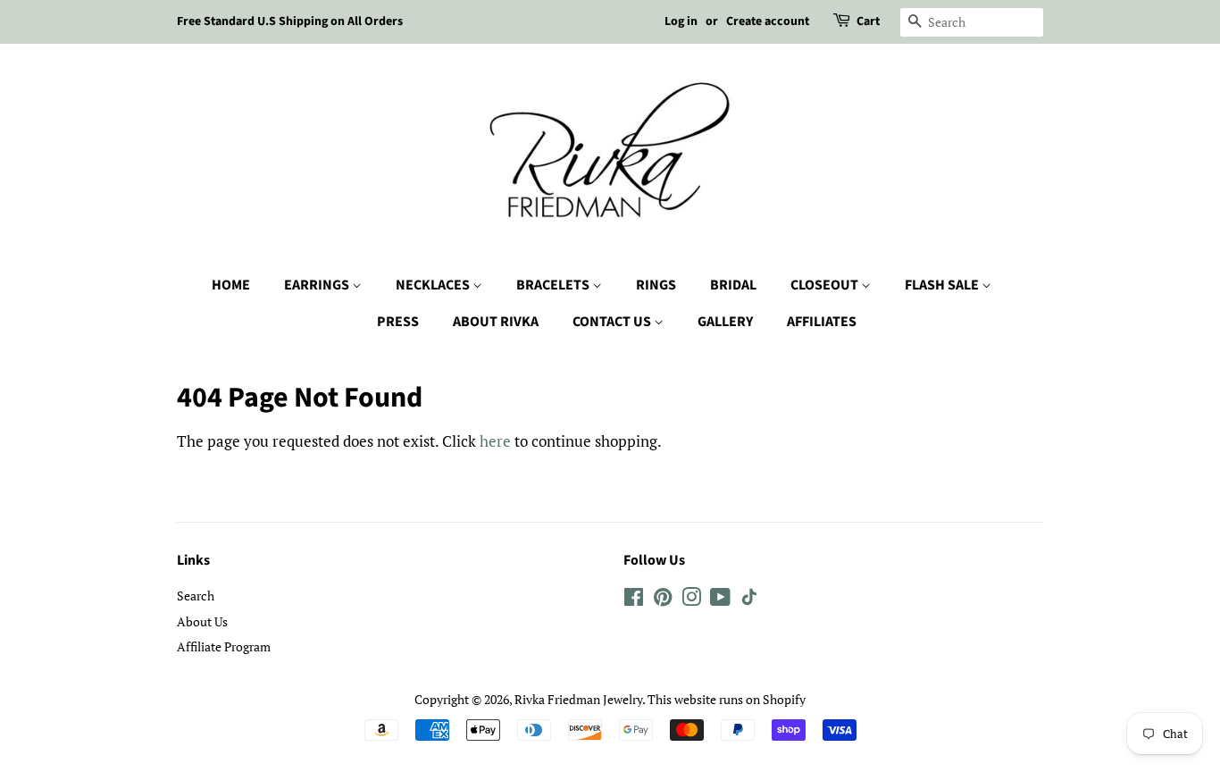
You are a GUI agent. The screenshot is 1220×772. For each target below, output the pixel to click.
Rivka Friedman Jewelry (578, 699)
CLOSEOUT (825, 285)
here (495, 441)
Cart (868, 21)
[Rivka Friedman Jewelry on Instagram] (691, 600)
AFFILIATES (822, 321)
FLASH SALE (943, 285)
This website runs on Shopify (727, 699)
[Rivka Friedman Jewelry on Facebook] (633, 600)
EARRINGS (318, 285)
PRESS (398, 321)
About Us (202, 621)
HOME (231, 285)
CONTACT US (613, 321)
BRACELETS (554, 285)
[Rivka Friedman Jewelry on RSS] (749, 600)
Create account (767, 21)
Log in (681, 21)
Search (195, 595)
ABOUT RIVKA (496, 321)
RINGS (656, 285)
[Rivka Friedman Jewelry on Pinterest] (663, 600)
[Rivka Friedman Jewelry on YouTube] (720, 600)
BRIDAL (733, 285)
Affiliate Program (224, 646)
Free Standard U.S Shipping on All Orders (290, 21)
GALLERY (725, 321)
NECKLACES (434, 285)
